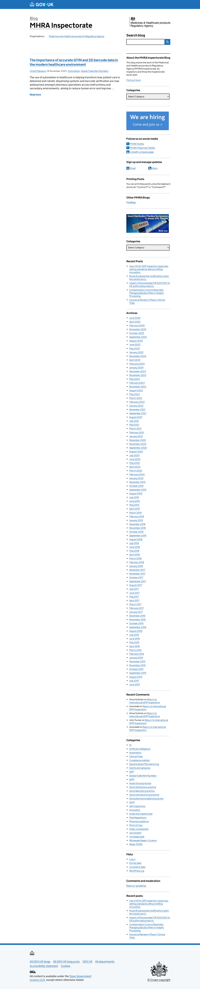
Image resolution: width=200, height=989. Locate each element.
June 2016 (134, 638)
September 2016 (137, 627)
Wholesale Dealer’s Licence (143, 840)
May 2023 (134, 379)
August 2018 (135, 539)
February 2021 (136, 432)
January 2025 (136, 352)
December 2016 (137, 615)
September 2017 (137, 581)
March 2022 (135, 398)
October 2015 (136, 669)
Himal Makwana (38, 71)
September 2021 (137, 413)
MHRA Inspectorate (61, 25)
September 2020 (138, 447)
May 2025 (134, 348)
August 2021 (135, 417)
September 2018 (137, 535)
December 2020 (137, 440)
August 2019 (135, 493)
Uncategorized (136, 836)
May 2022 (134, 394)
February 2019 (136, 516)
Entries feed (135, 863)
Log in (132, 859)
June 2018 (134, 547)
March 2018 (135, 558)
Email (133, 168)
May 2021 (134, 424)
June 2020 (134, 459)
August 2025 (136, 340)
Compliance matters (139, 760)
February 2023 (137, 382)
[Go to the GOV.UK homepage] (41, 4)
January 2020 (136, 478)
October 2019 (136, 485)
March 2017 (135, 604)
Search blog (135, 35)
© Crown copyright (158, 980)
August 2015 (135, 676)
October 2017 (136, 577)
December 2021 (137, 409)
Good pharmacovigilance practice (146, 798)
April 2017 (134, 600)
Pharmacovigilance (139, 821)
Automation (74, 71)
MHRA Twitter (137, 143)
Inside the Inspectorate (140, 813)
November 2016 (137, 619)
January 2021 (136, 436)
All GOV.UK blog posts (66, 961)
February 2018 (136, 562)
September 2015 (137, 672)
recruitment (135, 832)
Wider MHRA (135, 844)
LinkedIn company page (142, 152)
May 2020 (134, 463)
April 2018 (134, 554)
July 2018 (134, 543)
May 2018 (134, 550)
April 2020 (134, 466)
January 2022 (136, 405)
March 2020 (135, 470)
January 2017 (136, 612)
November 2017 (137, 573)
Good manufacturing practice (144, 794)
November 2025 (137, 329)
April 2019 (134, 508)
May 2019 (134, 505)
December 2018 (137, 524)
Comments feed (137, 867)
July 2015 (134, 680)
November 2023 (137, 375)
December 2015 (137, 661)
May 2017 (134, 596)
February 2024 (137, 363)
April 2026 (134, 321)
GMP (131, 779)
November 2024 (137, 356)
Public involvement (139, 829)
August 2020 (136, 451)
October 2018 (136, 531)
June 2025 (134, 344)
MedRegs (131, 202)
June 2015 (134, 684)
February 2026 (137, 325)
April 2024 (134, 360)
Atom (155, 168)
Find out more (133, 80)
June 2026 (134, 317)
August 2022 (136, 390)
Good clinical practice (140, 783)
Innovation (134, 810)
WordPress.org (136, 870)
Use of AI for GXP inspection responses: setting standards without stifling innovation (149, 269)
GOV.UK (87, 961)
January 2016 (136, 657)
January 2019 (136, 520)
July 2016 (134, 634)
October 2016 (136, 623)
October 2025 (136, 333)
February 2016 (136, 653)
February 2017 (136, 608)
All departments (104, 961)
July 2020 (134, 455)
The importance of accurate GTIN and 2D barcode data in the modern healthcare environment (74, 62)
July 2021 (134, 421)
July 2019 (134, 497)
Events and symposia (139, 767)
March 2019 (135, 512)
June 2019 (134, 501)
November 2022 (137, 386)
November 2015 (137, 665)
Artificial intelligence (139, 748)
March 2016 (135, 650)
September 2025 (138, 337)
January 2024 (136, 367)
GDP (131, 771)
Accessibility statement (44, 966)
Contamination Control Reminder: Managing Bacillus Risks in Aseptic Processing (146, 292)
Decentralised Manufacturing (144, 764)
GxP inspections (137, 806)
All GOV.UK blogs (40, 961)
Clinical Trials (136, 756)
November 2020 (137, 444)
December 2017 (137, 569)
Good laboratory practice (142, 790)
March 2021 (135, 428)
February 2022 (137, 401)
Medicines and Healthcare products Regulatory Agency (76, 36)
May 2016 (134, 642)
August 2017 (135, 585)
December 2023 (137, 371)
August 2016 (135, 631)
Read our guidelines (136, 885)
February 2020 (137, 474)
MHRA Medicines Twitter (142, 147)
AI (130, 745)
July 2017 (134, 589)
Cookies (65, 966)
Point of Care (135, 825)
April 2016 (134, 646)
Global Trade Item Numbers (94, 71)
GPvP (132, 802)
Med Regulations (137, 817)
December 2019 (137, 482)
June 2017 (134, 592)
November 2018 (137, 528)
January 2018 (136, 566)
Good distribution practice (142, 787)
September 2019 (137, 489)
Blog (34, 18)
